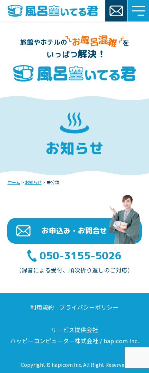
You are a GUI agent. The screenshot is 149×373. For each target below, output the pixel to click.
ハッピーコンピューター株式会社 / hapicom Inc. (74, 341)
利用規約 (42, 307)
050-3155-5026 (80, 256)
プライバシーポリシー (89, 307)
